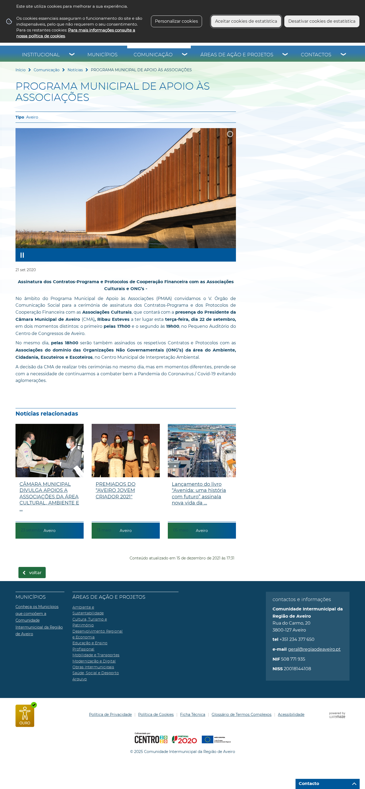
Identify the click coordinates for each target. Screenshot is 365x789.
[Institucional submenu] (72, 55)
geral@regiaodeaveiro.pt (314, 649)
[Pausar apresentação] (22, 255)
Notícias (75, 70)
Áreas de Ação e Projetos (236, 55)
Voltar (35, 573)
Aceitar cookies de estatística (246, 21)
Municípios (102, 55)
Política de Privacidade (110, 714)
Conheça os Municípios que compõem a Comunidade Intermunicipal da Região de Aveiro (39, 620)
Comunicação (153, 55)
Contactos (316, 55)
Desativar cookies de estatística (321, 21)
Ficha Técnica (192, 714)
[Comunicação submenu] (185, 55)
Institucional (41, 55)
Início (20, 70)
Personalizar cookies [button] (176, 21)
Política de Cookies (156, 714)
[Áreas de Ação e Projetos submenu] (285, 55)
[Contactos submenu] (344, 55)
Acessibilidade (291, 714)
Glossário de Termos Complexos (241, 714)
